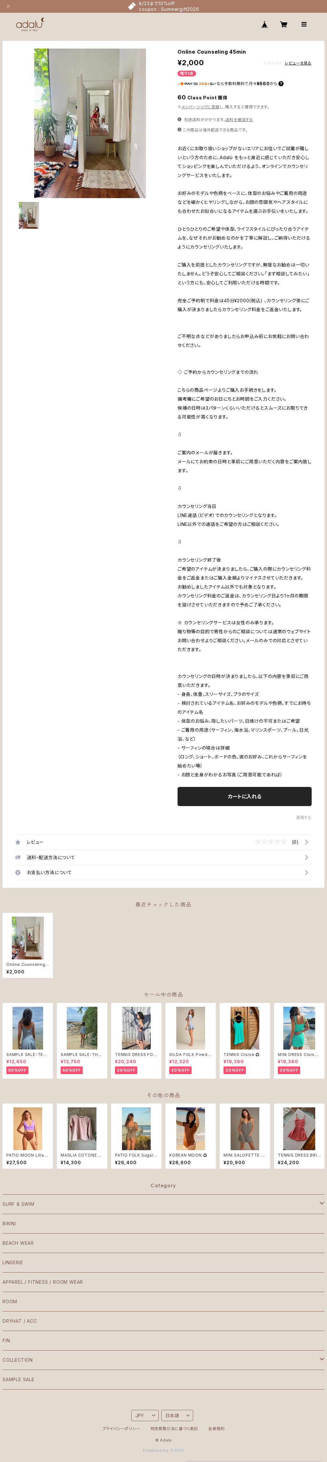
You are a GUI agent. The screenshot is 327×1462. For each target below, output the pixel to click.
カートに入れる (245, 796)
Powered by (156, 1450)
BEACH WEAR (18, 1243)
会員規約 (216, 1428)
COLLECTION (18, 1360)
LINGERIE (13, 1262)
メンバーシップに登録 (201, 106)
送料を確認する (239, 119)
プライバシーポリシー (121, 1428)
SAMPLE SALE (18, 1379)
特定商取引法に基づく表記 (174, 1428)
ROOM (10, 1301)
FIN (6, 1340)
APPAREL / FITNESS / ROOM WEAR (43, 1282)
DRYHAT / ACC (20, 1321)
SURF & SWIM (18, 1204)
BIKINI (9, 1223)
